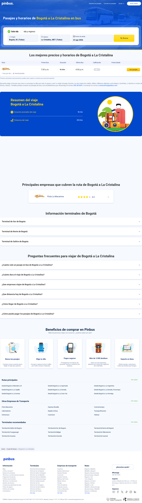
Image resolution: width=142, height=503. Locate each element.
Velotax (96, 415)
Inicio (3, 449)
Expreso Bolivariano (63, 471)
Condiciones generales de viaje (12, 485)
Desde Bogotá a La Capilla (11, 390)
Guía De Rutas (12, 449)
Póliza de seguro (8, 487)
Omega (59, 483)
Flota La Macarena (63, 489)
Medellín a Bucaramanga (92, 487)
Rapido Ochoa (53, 411)
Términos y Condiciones (10, 481)
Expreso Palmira (62, 477)
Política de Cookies (8, 489)
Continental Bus (62, 491)
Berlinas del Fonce (62, 479)
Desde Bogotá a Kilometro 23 (12, 386)
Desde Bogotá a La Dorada (57, 390)
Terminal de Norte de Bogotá (104, 428)
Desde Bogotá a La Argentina (104, 386)
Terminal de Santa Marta (37, 487)
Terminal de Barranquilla (37, 481)
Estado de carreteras (9, 473)
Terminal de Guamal (101, 436)
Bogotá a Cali (89, 477)
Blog (4, 469)
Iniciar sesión (134, 3)
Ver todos (134, 380)
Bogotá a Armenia (90, 481)
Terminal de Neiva (35, 489)
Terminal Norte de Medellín (38, 477)
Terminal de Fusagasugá (10, 432)
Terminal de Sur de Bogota (57, 428)
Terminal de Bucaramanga (38, 479)
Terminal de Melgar (54, 432)
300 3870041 (78, 85)
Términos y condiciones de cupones (13, 475)
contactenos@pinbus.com (108, 85)
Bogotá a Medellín (90, 469)
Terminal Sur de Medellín (37, 475)
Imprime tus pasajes (95, 3)
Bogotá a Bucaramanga (92, 473)
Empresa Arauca (62, 487)
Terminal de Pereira (35, 491)
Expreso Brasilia (53, 407)
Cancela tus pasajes (110, 3)
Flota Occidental (62, 485)
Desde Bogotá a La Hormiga (103, 393)
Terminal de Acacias (8, 436)
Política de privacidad (9, 479)
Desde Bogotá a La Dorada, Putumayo (107, 390)
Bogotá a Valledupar (91, 491)
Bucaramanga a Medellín (92, 489)
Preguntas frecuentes (9, 477)
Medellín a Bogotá (90, 471)
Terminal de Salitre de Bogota (12, 428)
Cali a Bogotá (89, 479)
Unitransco (5, 415)
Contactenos (6, 491)
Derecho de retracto (8, 483)
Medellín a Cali (89, 485)
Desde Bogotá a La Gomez (11, 393)
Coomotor (51, 415)
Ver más (32, 493)
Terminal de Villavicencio (102, 432)
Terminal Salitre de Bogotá (38, 473)
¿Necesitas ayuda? (122, 467)
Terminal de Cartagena (37, 485)
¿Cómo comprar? (8, 471)
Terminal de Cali (35, 483)
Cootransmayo (99, 407)
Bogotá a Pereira (90, 483)
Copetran (60, 469)
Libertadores (6, 411)
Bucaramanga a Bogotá (92, 475)
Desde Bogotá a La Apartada (58, 386)
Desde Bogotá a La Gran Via (57, 393)
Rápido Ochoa (61, 481)
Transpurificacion (100, 411)
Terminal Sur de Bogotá (37, 471)
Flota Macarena (7, 407)
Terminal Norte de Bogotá (37, 469)
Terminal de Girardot (55, 436)
